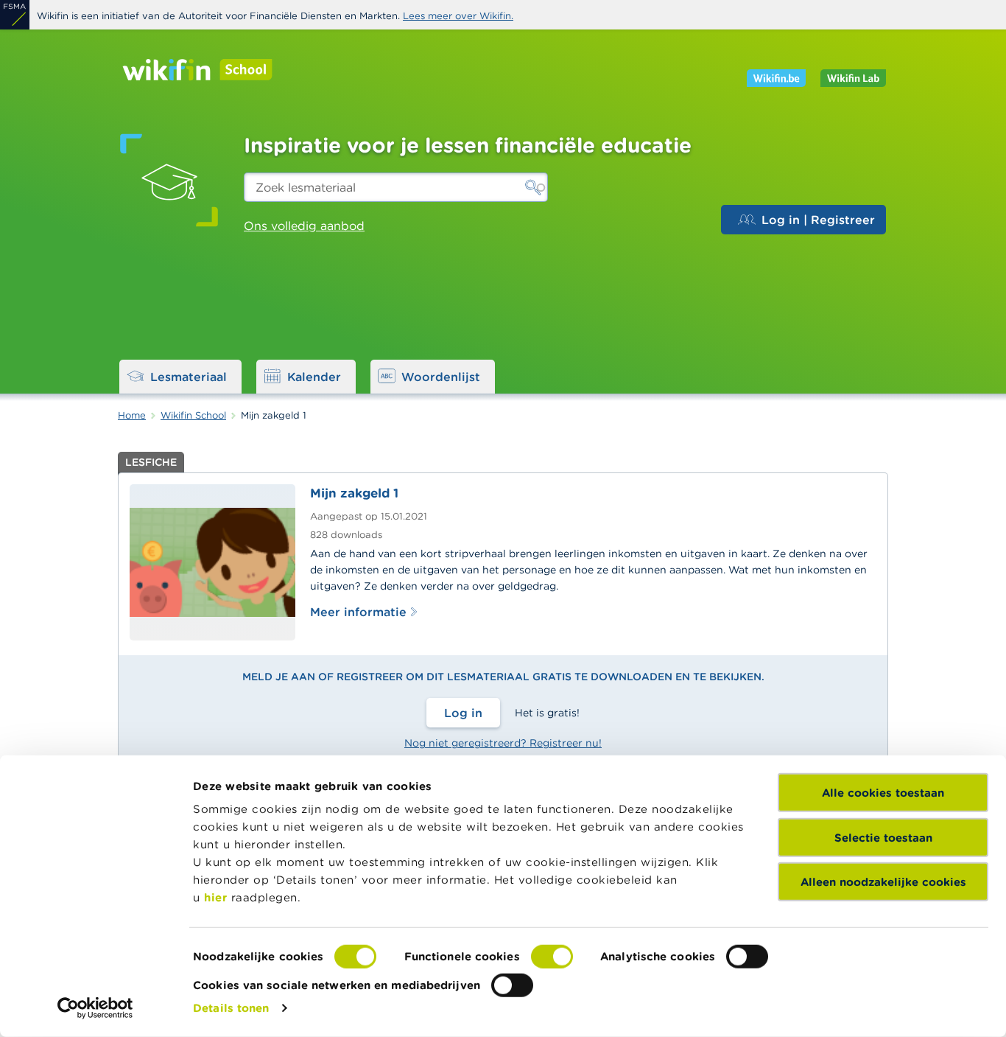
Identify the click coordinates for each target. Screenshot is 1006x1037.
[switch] (552, 956)
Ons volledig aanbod (304, 225)
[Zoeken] (533, 187)
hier (215, 897)
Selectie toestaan (883, 837)
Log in (463, 712)
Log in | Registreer (818, 219)
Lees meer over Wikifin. (458, 16)
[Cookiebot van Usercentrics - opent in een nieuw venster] (95, 1008)
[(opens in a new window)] (14, 14)
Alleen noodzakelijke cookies (883, 882)
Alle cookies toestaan (883, 793)
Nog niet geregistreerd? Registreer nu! (503, 743)
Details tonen (231, 1008)
